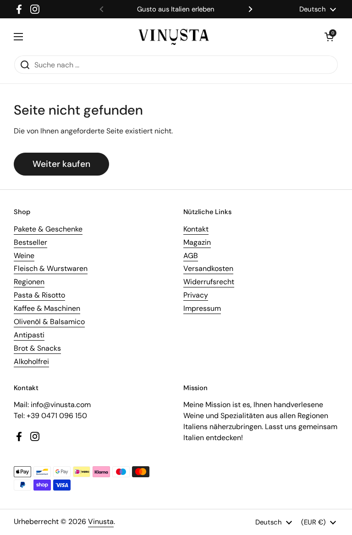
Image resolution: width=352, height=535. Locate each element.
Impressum (202, 308)
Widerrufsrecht (208, 282)
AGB (190, 255)
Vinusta (101, 521)
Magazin (197, 242)
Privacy (195, 295)
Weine (24, 255)
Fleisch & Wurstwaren (51, 268)
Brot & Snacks (37, 348)
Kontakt (196, 229)
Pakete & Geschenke (48, 229)
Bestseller (30, 242)
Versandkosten (208, 268)
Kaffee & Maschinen (47, 308)
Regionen (29, 282)
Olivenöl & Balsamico (49, 321)
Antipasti (29, 335)
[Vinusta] (173, 37)
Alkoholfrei (31, 361)
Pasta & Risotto (39, 295)
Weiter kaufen (61, 164)
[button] (329, 37)
